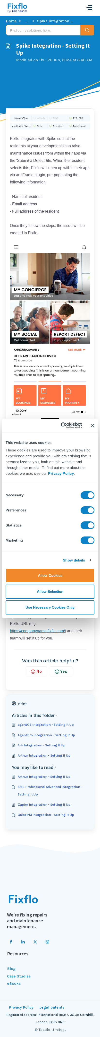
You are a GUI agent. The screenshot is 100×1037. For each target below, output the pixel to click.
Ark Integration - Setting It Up (41, 745)
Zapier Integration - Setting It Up (44, 805)
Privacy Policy (61, 473)
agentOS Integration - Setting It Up (46, 725)
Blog (11, 968)
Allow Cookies (50, 575)
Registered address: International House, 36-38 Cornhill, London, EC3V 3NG (50, 1018)
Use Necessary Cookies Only (50, 607)
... (26, 21)
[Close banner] (92, 425)
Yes (63, 671)
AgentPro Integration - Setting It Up (46, 735)
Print (22, 703)
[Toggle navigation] (89, 7)
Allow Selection (50, 591)
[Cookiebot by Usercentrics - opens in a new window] (62, 425)
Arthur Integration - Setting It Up (44, 755)
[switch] (87, 510)
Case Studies (19, 976)
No (39, 671)
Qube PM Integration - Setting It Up (46, 815)
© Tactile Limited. (50, 1029)
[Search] (87, 30)
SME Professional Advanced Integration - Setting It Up (50, 790)
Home (11, 21)
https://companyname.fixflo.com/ (37, 631)
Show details (74, 560)
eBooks (14, 983)
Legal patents (51, 1007)
